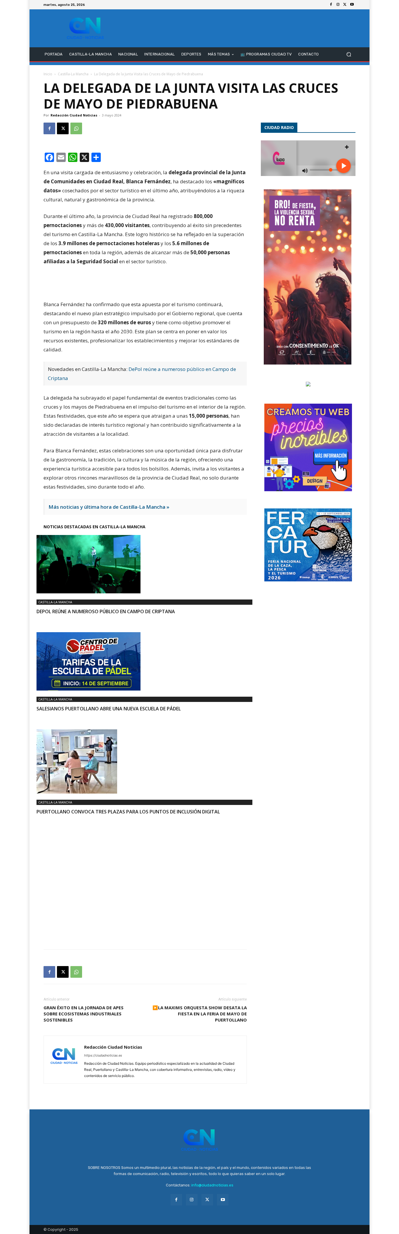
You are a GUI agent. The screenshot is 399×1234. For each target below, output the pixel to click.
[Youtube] (351, 4)
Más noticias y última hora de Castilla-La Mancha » (108, 506)
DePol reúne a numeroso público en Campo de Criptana (106, 611)
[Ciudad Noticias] (85, 28)
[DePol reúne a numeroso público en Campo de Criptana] (145, 564)
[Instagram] (337, 4)
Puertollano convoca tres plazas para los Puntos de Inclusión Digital (128, 811)
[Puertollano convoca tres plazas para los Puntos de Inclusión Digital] (145, 761)
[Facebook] (330, 4)
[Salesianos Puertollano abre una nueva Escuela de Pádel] (145, 661)
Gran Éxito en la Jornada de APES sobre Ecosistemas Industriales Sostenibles (84, 1014)
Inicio (48, 74)
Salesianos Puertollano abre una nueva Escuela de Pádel (109, 708)
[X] (344, 4)
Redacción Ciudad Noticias (74, 115)
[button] (348, 54)
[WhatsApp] (76, 128)
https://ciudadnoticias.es (103, 1055)
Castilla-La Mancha (73, 74)
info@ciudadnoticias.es (212, 1185)
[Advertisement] (145, 875)
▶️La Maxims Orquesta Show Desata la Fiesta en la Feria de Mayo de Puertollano (199, 1014)
